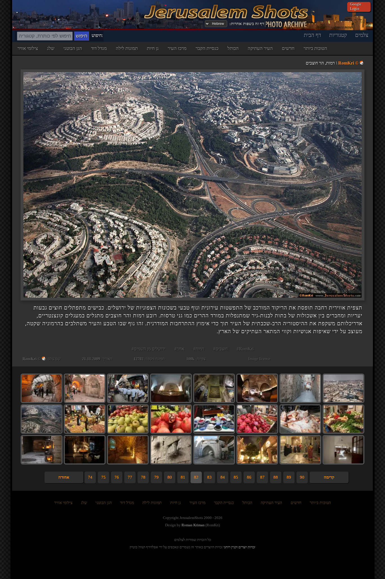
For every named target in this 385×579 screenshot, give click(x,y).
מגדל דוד (99, 48)
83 (209, 477)
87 (262, 477)
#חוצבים (220, 348)
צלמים (361, 35)
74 (90, 477)
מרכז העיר (177, 48)
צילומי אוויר (27, 48)
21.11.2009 (91, 359)
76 (116, 477)
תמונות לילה (127, 48)
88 (275, 477)
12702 (138, 359)
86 (249, 477)
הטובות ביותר (315, 48)
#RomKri (245, 348)
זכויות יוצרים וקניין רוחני (239, 547)
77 (130, 477)
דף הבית (312, 35)
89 (289, 477)
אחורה (63, 477)
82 (196, 477)
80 (169, 477)
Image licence (259, 359)
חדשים (288, 48)
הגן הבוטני (72, 48)
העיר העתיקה (260, 48)
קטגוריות (338, 35)
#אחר (179, 348)
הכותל (233, 48)
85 (236, 477)
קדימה (329, 477)
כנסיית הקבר (207, 48)
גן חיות (153, 48)
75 (103, 477)
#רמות (198, 348)
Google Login (355, 6)
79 (156, 477)
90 (302, 477)
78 (143, 477)
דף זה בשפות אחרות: (246, 23)
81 (183, 477)
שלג (50, 48)
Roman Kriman (193, 525)
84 (222, 477)
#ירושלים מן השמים (148, 348)
